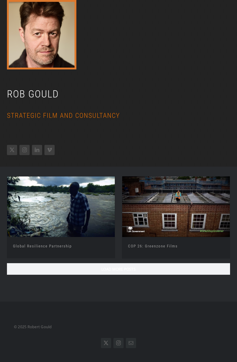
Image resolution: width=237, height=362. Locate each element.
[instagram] (24, 150)
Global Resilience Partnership (42, 246)
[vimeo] (49, 150)
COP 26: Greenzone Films (153, 246)
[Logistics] (61, 206)
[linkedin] (37, 150)
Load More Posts (118, 269)
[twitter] (12, 150)
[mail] (131, 343)
